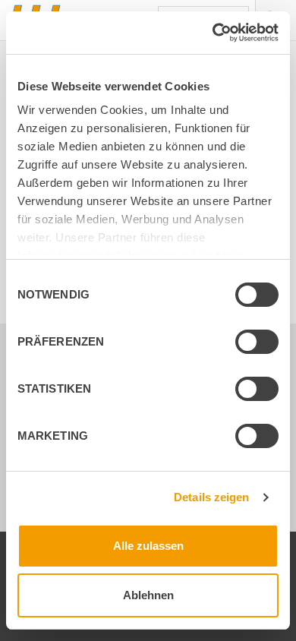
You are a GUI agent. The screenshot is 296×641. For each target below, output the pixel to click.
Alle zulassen (148, 545)
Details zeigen (211, 497)
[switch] (244, 344)
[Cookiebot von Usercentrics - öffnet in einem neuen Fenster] (213, 33)
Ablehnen (148, 595)
